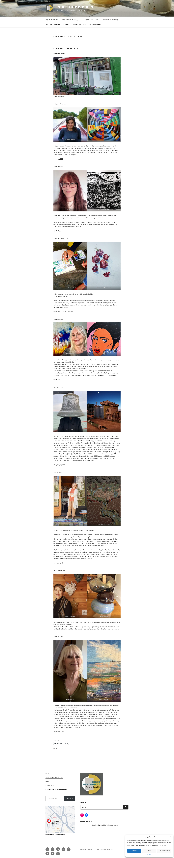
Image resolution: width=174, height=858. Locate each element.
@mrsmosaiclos (58, 563)
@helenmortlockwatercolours (63, 311)
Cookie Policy (148, 854)
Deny (149, 850)
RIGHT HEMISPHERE (52, 20)
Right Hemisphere (75, 7)
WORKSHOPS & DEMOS (92, 20)
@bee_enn (56, 379)
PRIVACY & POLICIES (79, 24)
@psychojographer (59, 465)
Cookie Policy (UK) (95, 24)
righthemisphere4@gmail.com (54, 777)
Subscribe (69, 798)
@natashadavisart (59, 231)
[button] (170, 837)
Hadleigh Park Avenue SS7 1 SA (55, 834)
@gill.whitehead (58, 732)
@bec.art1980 (58, 159)
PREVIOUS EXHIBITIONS (110, 20)
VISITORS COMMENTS (53, 24)
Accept (134, 850)
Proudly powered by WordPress (104, 849)
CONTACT (66, 24)
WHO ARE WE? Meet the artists (71, 20)
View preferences (164, 850)
